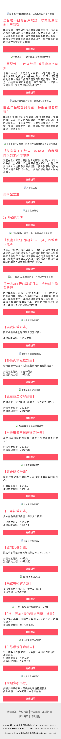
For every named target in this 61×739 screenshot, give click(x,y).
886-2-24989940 (47, 725)
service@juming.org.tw (46, 728)
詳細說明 (30, 698)
